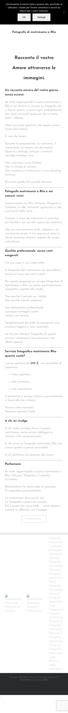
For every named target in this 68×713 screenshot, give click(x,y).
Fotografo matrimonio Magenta (56, 617)
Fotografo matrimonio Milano (56, 554)
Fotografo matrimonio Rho (56, 577)
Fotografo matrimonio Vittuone (56, 566)
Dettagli (41, 17)
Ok (24, 17)
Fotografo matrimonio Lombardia (56, 542)
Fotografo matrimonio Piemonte (56, 629)
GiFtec (46, 680)
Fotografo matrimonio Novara (56, 641)
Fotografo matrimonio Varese (56, 589)
